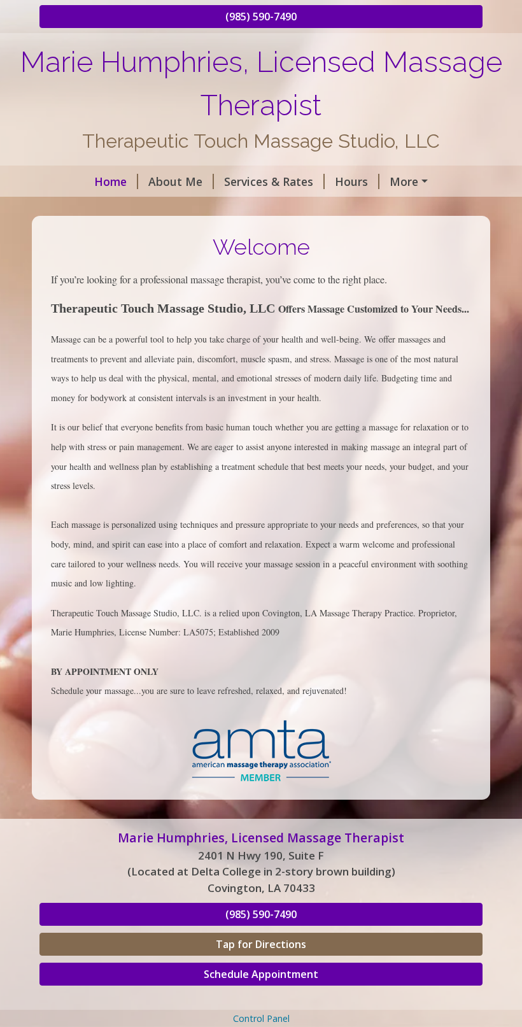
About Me (175, 181)
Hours (351, 181)
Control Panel (261, 1018)
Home (110, 181)
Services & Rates (268, 181)
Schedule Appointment (261, 974)
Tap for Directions (261, 944)
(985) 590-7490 (261, 17)
